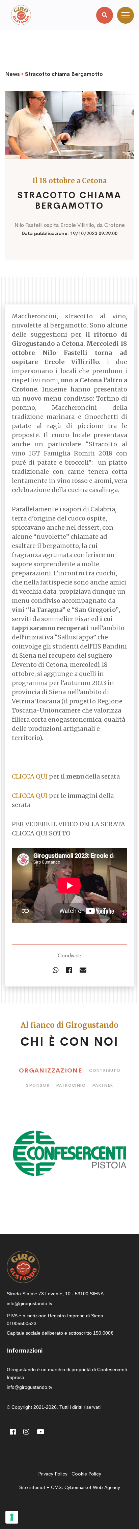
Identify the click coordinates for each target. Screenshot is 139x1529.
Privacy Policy (52, 1474)
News (12, 74)
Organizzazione (50, 1070)
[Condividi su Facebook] (69, 970)
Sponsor (38, 1085)
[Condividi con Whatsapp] (56, 970)
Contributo (104, 1070)
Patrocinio (71, 1085)
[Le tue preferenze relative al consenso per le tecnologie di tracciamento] (11, 1517)
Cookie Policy (86, 1474)
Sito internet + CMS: (69, 1487)
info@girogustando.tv (29, 1303)
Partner (102, 1085)
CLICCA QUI (30, 776)
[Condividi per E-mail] (83, 970)
